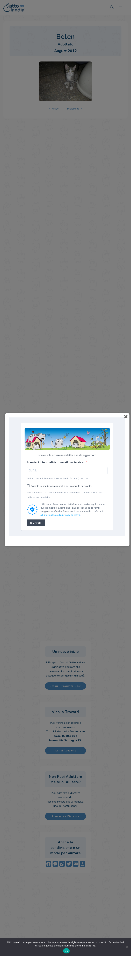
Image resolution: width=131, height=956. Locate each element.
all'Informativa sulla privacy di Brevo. (60, 515)
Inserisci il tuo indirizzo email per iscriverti (56, 462)
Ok (66, 951)
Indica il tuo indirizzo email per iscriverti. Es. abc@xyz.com (57, 478)
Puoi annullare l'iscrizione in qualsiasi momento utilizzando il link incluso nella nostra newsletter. (65, 495)
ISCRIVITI (36, 522)
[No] (126, 947)
